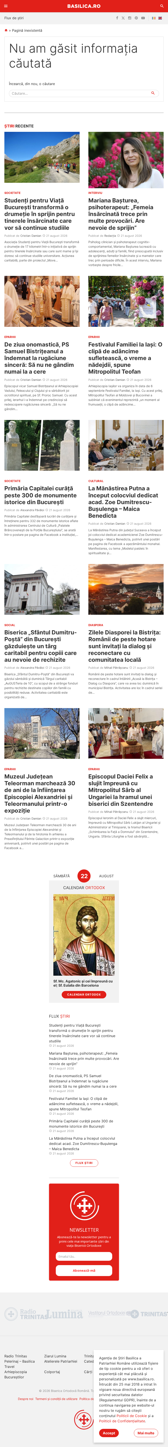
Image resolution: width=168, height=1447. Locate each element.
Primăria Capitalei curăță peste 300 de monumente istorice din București (40, 495)
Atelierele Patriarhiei (60, 1361)
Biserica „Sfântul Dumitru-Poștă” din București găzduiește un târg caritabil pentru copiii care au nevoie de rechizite (40, 646)
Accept (109, 1433)
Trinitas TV (93, 1356)
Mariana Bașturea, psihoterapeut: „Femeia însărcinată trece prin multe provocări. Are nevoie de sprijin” (120, 214)
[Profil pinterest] (136, 18)
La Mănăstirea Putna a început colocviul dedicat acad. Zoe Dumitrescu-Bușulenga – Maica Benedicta (123, 502)
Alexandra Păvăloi (32, 510)
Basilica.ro (84, 6)
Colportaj (52, 1372)
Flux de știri (14, 18)
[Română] (154, 18)
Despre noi (25, 1399)
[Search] (162, 6)
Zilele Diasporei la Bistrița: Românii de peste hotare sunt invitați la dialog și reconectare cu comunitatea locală (124, 646)
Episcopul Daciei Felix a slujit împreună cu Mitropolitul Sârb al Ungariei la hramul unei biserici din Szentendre (120, 790)
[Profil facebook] (117, 18)
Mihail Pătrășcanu (116, 667)
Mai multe (146, 1433)
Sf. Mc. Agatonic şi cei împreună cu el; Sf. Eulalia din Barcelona (83, 983)
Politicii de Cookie (132, 1416)
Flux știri (84, 1163)
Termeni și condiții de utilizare (56, 1399)
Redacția (110, 235)
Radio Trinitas (15, 1356)
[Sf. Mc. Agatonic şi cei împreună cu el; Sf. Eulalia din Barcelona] (84, 935)
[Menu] (6, 6)
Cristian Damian (30, 235)
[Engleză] (161, 18)
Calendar (84, 887)
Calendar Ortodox (84, 994)
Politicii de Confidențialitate (122, 1421)
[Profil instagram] (129, 18)
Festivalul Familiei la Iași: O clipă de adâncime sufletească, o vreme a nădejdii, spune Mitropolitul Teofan (125, 358)
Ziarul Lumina (55, 1356)
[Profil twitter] (123, 18)
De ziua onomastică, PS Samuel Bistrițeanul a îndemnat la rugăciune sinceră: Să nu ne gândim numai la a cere (39, 358)
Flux (59, 1016)
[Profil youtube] (143, 18)
